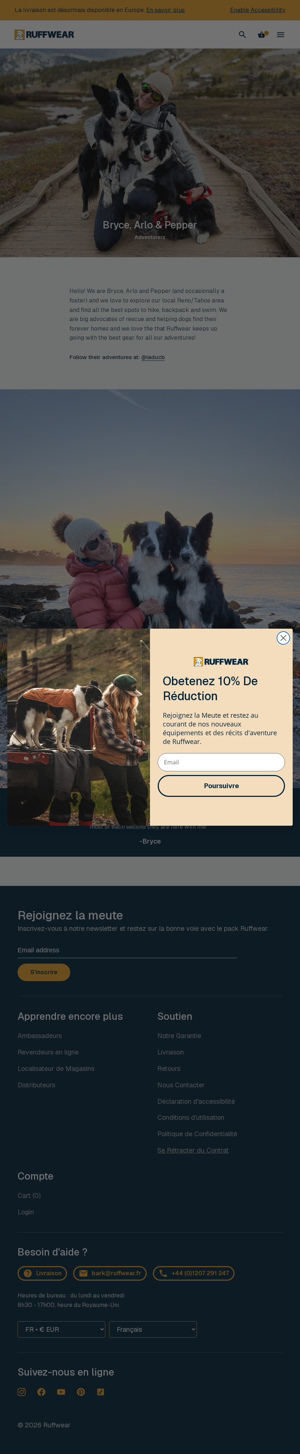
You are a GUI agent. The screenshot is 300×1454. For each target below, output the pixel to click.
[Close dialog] (283, 638)
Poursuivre (221, 786)
